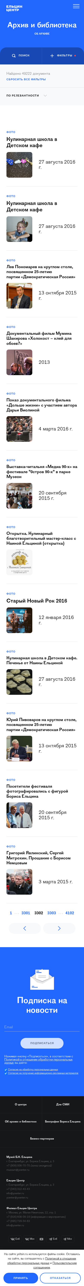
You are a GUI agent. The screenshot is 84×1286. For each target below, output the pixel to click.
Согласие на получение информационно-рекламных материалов (43, 1073)
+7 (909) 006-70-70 (18, 1165)
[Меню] (76, 6)
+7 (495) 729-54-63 (18, 1221)
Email (8, 1027)
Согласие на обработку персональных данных (33, 1069)
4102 (69, 913)
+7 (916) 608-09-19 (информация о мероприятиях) (36, 1217)
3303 (51, 913)
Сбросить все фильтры (26, 79)
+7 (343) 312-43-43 (18, 1189)
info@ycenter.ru (15, 1193)
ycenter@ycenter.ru (17, 1197)
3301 (26, 913)
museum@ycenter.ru (17, 1170)
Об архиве (42, 34)
